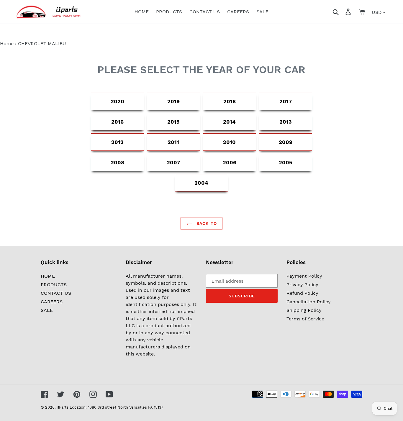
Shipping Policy (304, 310)
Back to (206, 223)
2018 (229, 101)
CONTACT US (56, 293)
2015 (173, 122)
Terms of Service (305, 319)
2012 (117, 142)
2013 (285, 122)
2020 (117, 101)
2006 (229, 162)
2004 (201, 183)
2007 (173, 162)
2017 (285, 101)
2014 (229, 122)
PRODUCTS (54, 284)
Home (7, 43)
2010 (229, 142)
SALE (47, 310)
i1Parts (62, 407)
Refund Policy (302, 293)
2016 (117, 122)
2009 (285, 142)
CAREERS (52, 301)
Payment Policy (304, 276)
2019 (173, 101)
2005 (285, 162)
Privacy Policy (302, 284)
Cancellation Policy (308, 301)
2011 (173, 142)
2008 (117, 162)
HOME (48, 276)
